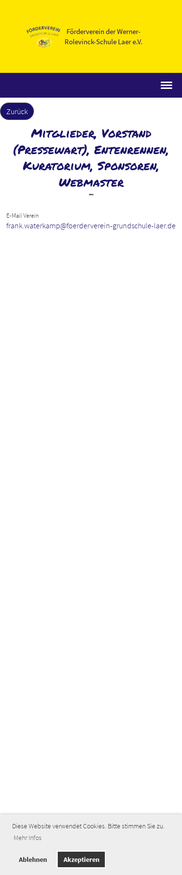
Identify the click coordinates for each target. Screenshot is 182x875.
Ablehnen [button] (33, 859)
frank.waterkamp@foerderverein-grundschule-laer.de (91, 225)
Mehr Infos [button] (28, 837)
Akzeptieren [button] (81, 859)
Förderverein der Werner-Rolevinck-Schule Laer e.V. (104, 36)
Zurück (17, 111)
